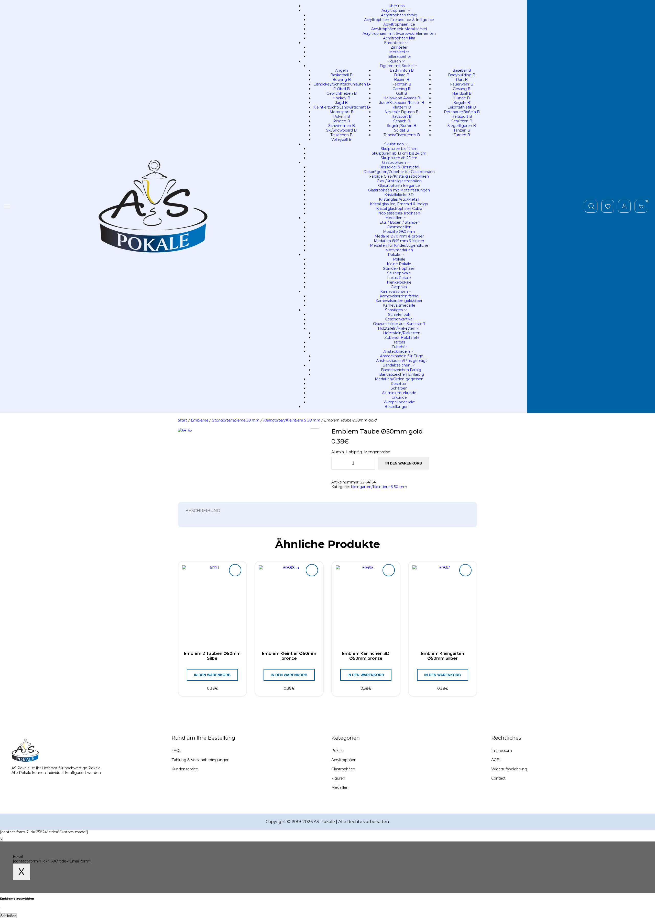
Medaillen (339, 787)
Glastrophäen (343, 769)
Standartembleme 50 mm (235, 420)
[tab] (202, 510)
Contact (498, 778)
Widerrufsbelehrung (509, 769)
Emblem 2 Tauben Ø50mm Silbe (212, 656)
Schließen (8, 916)
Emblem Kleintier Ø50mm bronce (289, 656)
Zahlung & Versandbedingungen (200, 760)
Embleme (199, 420)
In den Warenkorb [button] (212, 675)
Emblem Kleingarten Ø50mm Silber (442, 656)
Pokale (337, 750)
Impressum (501, 750)
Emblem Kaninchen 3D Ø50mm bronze (365, 656)
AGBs (496, 760)
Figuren (338, 778)
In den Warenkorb (403, 463)
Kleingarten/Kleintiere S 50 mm (291, 420)
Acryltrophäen (343, 760)
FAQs (176, 750)
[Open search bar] (591, 206)
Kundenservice (184, 769)
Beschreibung (202, 510)
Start (182, 420)
